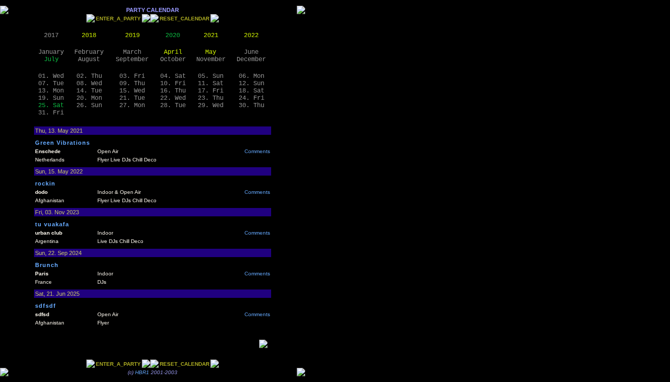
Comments (257, 151)
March (132, 52)
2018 (89, 35)
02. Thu (89, 76)
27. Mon (132, 105)
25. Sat (51, 105)
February (89, 52)
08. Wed (89, 83)
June (251, 52)
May (210, 52)
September (132, 59)
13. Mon (51, 91)
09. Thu (132, 83)
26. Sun (89, 105)
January (51, 52)
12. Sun (251, 83)
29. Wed (211, 105)
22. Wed (173, 98)
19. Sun (51, 98)
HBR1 (142, 372)
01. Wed (51, 76)
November (211, 59)
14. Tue (89, 91)
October (173, 59)
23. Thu (211, 98)
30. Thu (251, 105)
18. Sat (251, 91)
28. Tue (173, 105)
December (251, 59)
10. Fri (173, 83)
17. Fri (211, 91)
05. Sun (211, 76)
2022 (251, 35)
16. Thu (173, 91)
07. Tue (51, 83)
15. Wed (132, 91)
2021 (211, 35)
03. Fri (132, 76)
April (173, 52)
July (51, 59)
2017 (51, 35)
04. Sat (173, 76)
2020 (172, 35)
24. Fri (251, 98)
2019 (132, 35)
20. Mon (89, 98)
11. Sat (211, 83)
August (89, 59)
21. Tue (132, 98)
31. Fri (51, 113)
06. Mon (251, 76)
